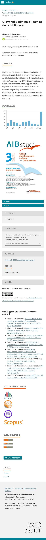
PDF (7, 206)
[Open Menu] (2, 2)
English (6, 476)
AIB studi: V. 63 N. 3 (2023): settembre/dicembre (25, 346)
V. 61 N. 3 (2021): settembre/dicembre (17, 13)
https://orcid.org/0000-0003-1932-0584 (16, 39)
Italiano (6, 473)
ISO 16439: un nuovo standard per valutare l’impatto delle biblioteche (24, 321)
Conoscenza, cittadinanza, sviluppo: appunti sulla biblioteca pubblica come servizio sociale (23, 351)
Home (5, 11)
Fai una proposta (12, 458)
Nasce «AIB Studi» (32, 375)
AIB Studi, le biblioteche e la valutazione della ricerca (25, 368)
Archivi (13, 11)
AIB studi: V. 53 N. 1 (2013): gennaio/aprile (25, 355)
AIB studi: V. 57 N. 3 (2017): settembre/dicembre (22, 331)
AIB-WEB (18, 488)
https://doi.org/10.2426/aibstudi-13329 (22, 47)
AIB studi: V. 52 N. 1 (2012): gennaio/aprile (25, 376)
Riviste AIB (9, 488)
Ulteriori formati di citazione (17, 244)
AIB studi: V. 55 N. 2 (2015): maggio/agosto (24, 339)
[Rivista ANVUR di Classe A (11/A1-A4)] (8, 399)
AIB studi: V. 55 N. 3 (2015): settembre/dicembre (21, 362)
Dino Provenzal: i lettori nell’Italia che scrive (23, 343)
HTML (8, 201)
